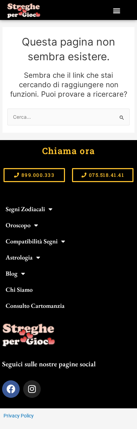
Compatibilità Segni (32, 241)
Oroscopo (18, 225)
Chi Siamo (19, 289)
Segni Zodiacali (25, 209)
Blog (12, 273)
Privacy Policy (19, 415)
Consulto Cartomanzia (35, 306)
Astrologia (19, 257)
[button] (117, 10)
